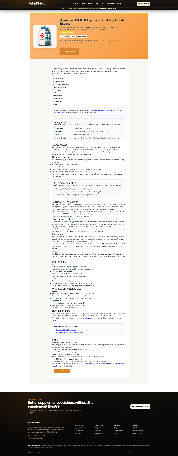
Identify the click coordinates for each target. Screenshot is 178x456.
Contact (136, 428)
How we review (58, 81)
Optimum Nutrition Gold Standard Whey (70, 333)
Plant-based (98, 433)
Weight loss (98, 428)
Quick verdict (58, 79)
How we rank (111, 4)
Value (55, 93)
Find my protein (143, 3)
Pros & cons (57, 95)
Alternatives (57, 101)
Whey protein (79, 425)
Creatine (78, 433)
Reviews (90, 4)
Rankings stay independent (108, 8)
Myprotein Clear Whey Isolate (66, 330)
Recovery (97, 430)
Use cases (57, 90)
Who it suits (57, 98)
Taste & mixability (59, 87)
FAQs (55, 104)
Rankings (75, 4)
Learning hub (118, 430)
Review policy (138, 430)
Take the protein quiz (140, 406)
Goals (83, 4)
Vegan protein (80, 428)
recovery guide (59, 112)
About (119, 4)
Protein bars (79, 430)
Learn (101, 4)
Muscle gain (98, 425)
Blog (96, 4)
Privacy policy (138, 433)
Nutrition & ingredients (61, 84)
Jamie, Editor (102, 29)
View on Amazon (69, 51)
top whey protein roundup (102, 110)
